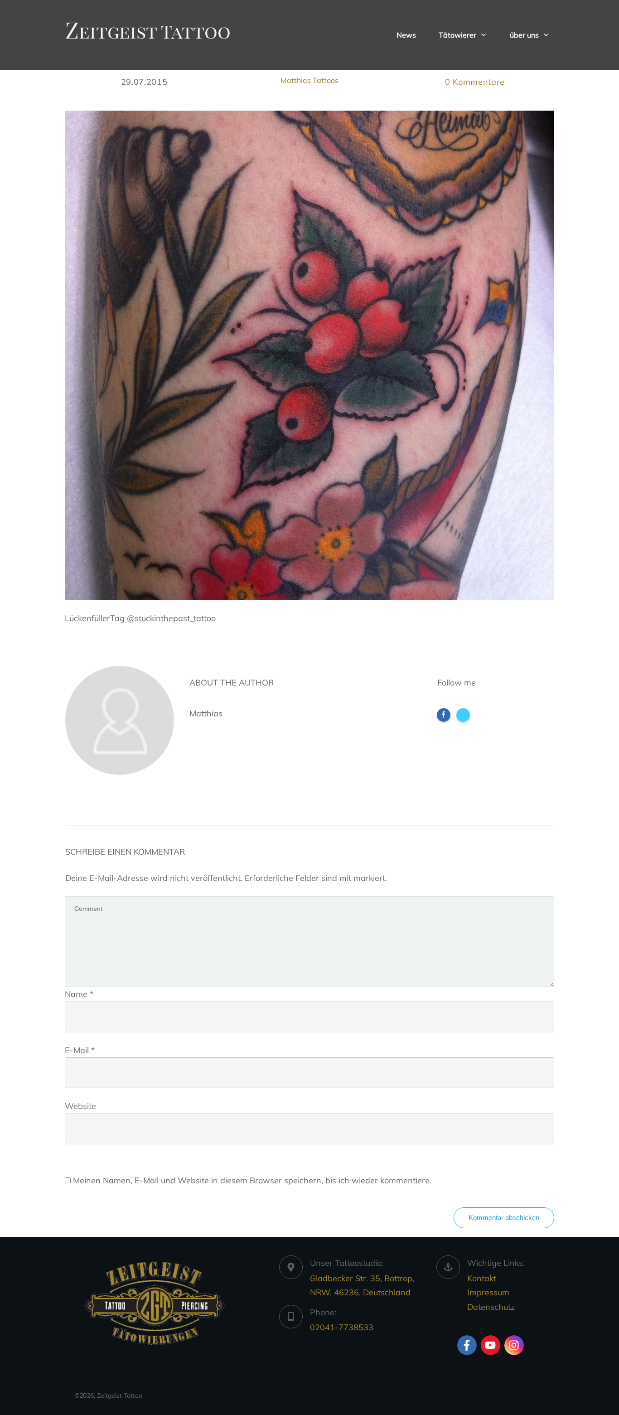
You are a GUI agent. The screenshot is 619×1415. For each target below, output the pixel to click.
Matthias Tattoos (309, 80)
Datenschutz (491, 1307)
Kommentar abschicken (504, 1217)
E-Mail (80, 1050)
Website (80, 1106)
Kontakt (481, 1278)
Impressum (488, 1292)
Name (79, 994)
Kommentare (475, 82)
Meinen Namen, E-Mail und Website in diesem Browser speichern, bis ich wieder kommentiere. (252, 1180)
